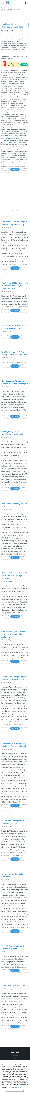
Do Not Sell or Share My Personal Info (15, 1091)
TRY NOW (24, 65)
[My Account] (27, 3)
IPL (2, 7)
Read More (15, 268)
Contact (15, 1058)
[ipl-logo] (7, 4)
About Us (15, 1056)
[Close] (28, 1062)
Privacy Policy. (18, 1087)
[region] (15, 1077)
